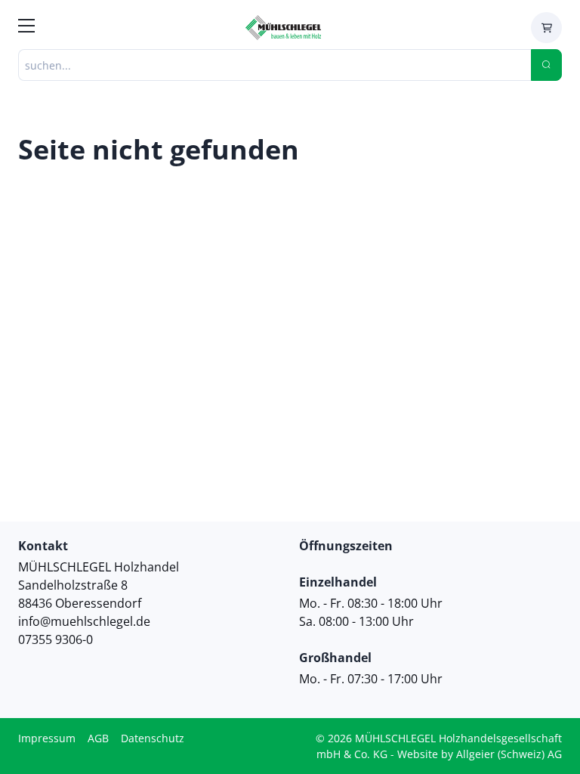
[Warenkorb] (546, 27)
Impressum (47, 738)
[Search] (546, 65)
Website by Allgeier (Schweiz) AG (479, 754)
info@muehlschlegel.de (84, 621)
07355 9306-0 (55, 639)
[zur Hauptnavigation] (26, 28)
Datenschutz (152, 738)
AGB (98, 738)
